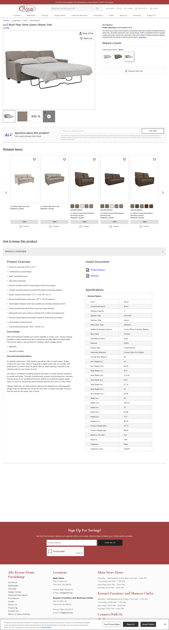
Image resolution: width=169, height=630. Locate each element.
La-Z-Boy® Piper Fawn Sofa (19, 206)
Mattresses (31, 15)
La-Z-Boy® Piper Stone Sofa (50, 206)
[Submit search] (97, 8)
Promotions (98, 15)
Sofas (25, 20)
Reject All (130, 624)
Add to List (88, 38)
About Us (123, 15)
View (24, 222)
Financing (137, 15)
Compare (26, 226)
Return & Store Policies (19, 614)
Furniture (17, 15)
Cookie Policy (46, 627)
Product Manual (98, 270)
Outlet (111, 15)
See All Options (76, 210)
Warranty (95, 276)
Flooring (45, 15)
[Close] (165, 624)
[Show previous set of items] (6, 192)
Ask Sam (153, 131)
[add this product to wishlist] (34, 159)
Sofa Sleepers (35, 20)
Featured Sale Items (80, 15)
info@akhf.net (66, 593)
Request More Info (135, 71)
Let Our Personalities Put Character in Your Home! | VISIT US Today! (84, 2)
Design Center (59, 15)
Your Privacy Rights (112, 624)
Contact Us (151, 15)
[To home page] (27, 8)
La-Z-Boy (6, 28)
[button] (106, 8)
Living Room (16, 20)
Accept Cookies (148, 624)
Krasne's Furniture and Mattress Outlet (73, 598)
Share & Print (88, 33)
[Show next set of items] (163, 192)
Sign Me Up (110, 543)
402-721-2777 (66, 589)
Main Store (58, 578)
